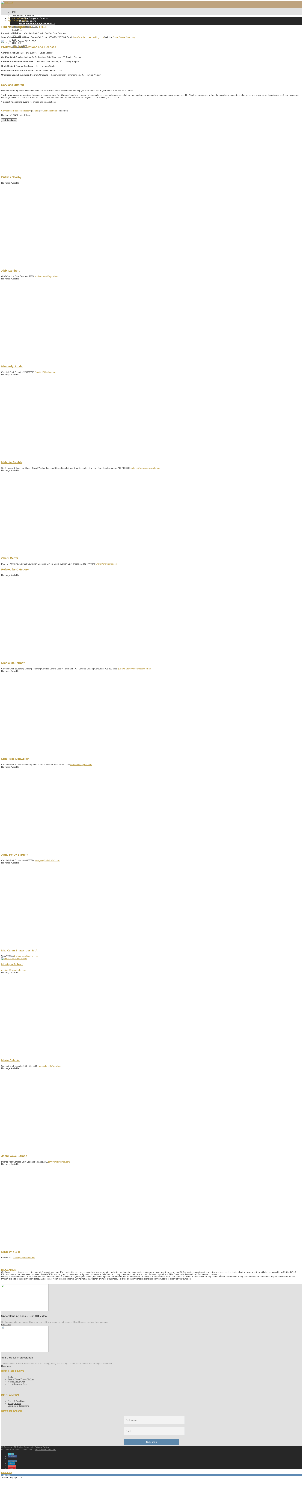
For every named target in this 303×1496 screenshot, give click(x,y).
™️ (33, 18)
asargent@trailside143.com (47, 860)
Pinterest (12, 1468)
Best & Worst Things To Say (21, 1379)
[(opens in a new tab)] (25, 1310)
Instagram (12, 1461)
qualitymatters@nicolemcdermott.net (134, 669)
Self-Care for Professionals (17, 1357)
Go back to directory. (17, 18)
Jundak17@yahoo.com (45, 372)
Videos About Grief (16, 1382)
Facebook (12, 1456)
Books (10, 1377)
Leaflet (35, 111)
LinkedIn (11, 1463)
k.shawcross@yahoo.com (26, 956)
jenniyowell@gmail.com (59, 1162)
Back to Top (6, 1472)
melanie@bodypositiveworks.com (146, 468)
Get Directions (9, 120)
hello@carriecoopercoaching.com (88, 37)
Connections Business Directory (16, 111)
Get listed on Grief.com (45, 1449)
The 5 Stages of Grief (17, 1384)
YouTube (12, 1466)
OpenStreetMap (49, 111)
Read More (6, 1324)
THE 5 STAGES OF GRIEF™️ (23, 15)
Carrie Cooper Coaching (124, 37)
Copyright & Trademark (18, 1406)
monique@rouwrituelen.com (14, 970)
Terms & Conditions (17, 1401)
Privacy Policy (14, 1403)
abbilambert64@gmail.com (47, 276)
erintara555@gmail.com (81, 764)
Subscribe (151, 1442)
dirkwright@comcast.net (24, 1257)
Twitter (11, 1454)
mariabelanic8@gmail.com (50, 1066)
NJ (16, 37)
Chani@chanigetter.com (106, 564)
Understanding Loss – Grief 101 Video (24, 1316)
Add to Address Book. (18, 21)
